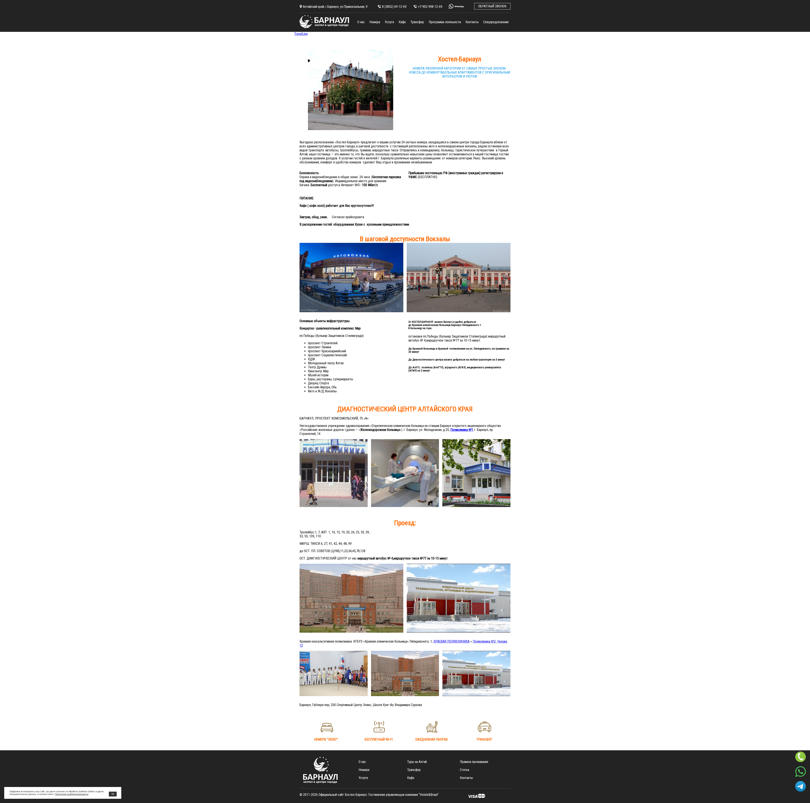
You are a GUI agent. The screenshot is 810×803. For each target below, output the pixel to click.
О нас (361, 22)
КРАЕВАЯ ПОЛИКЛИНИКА (451, 641)
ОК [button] (112, 794)
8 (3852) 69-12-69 (394, 7)
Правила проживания (474, 762)
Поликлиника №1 (461, 430)
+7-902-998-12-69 (430, 7)
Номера (374, 22)
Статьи (464, 770)
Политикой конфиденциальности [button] (71, 794)
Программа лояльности (445, 22)
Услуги (389, 22)
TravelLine (301, 34)
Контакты (472, 22)
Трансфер (417, 22)
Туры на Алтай (417, 762)
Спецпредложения (496, 22)
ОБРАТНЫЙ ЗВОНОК (492, 6)
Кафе (402, 22)
